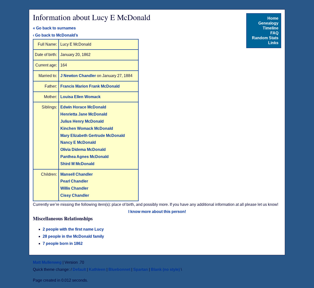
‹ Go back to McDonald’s (55, 35)
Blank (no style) (165, 269)
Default (79, 269)
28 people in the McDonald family (73, 236)
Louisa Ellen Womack (80, 97)
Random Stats (265, 38)
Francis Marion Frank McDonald (90, 86)
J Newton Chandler (78, 76)
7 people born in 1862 (63, 243)
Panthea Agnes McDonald (84, 157)
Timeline (270, 28)
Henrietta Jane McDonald (83, 114)
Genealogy (268, 23)
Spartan (140, 269)
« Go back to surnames (54, 28)
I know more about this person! (157, 211)
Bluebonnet (119, 269)
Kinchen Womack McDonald (86, 128)
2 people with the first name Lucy (73, 229)
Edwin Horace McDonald (83, 107)
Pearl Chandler (74, 181)
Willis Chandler (74, 188)
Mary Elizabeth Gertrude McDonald (92, 135)
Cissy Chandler (74, 195)
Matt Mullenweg (47, 262)
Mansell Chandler (76, 174)
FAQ (274, 33)
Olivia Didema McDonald (83, 149)
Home (272, 18)
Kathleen (97, 269)
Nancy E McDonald (78, 142)
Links (273, 43)
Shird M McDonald (77, 164)
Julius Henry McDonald (82, 121)
